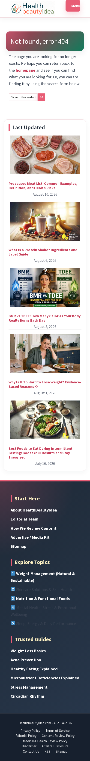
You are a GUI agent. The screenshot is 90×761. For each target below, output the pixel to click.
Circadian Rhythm (27, 696)
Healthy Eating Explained (34, 669)
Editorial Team (24, 519)
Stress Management (29, 687)
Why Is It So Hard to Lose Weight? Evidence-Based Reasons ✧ (45, 384)
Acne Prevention (26, 659)
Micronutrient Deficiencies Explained (45, 678)
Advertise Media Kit (30, 537)
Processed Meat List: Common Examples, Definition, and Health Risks (43, 185)
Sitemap (18, 546)
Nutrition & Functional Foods (43, 598)
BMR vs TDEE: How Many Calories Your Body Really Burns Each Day (45, 318)
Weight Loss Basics (28, 650)
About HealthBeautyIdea (34, 510)
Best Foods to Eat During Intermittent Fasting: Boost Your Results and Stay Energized (40, 452)
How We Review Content (34, 528)
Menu (75, 5)
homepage (25, 70)
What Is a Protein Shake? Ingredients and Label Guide (43, 251)
